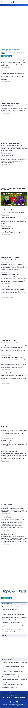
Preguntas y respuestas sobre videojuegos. (10, 49)
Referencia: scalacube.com (6, 115)
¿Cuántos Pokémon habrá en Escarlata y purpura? (13, 617)
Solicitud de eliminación (6, 67)
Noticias (8, 5)
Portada (3, 5)
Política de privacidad (14, 692)
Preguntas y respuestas (19, 697)
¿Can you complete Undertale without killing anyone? (14, 679)
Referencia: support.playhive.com (7, 438)
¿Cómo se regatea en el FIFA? (8, 631)
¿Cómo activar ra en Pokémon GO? (10, 677)
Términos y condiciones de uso (14, 695)
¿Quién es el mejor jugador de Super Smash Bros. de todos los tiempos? (8, 593)
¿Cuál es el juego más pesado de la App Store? (12, 666)
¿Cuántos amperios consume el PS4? (10, 622)
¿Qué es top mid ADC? (6, 612)
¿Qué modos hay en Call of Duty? (9, 606)
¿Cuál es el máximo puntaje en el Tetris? (22, 593)
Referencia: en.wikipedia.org (6, 68)
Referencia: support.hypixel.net (6, 461)
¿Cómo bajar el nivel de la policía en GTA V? (12, 682)
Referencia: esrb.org (4, 532)
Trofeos (25, 5)
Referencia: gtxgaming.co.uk (6, 272)
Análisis (19, 5)
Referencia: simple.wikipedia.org (7, 82)
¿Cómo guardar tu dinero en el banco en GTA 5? (13, 684)
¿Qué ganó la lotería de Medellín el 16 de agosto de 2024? (14, 625)
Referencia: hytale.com (5, 383)
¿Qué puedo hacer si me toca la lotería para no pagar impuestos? (14, 663)
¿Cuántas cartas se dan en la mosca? (10, 609)
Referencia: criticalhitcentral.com (7, 370)
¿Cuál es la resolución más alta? (9, 619)
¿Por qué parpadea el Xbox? (8, 674)
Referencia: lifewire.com (5, 284)
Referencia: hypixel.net (5, 215)
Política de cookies (7, 697)
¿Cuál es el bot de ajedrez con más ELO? (11, 629)
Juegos (14, 5)
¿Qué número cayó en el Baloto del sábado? (12, 671)
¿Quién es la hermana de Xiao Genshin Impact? (12, 614)
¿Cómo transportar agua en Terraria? (10, 687)
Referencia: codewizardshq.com (7, 235)
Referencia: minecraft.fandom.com (7, 546)
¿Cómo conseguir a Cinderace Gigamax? (11, 669)
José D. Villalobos (5, 50)
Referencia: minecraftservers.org (7, 297)
